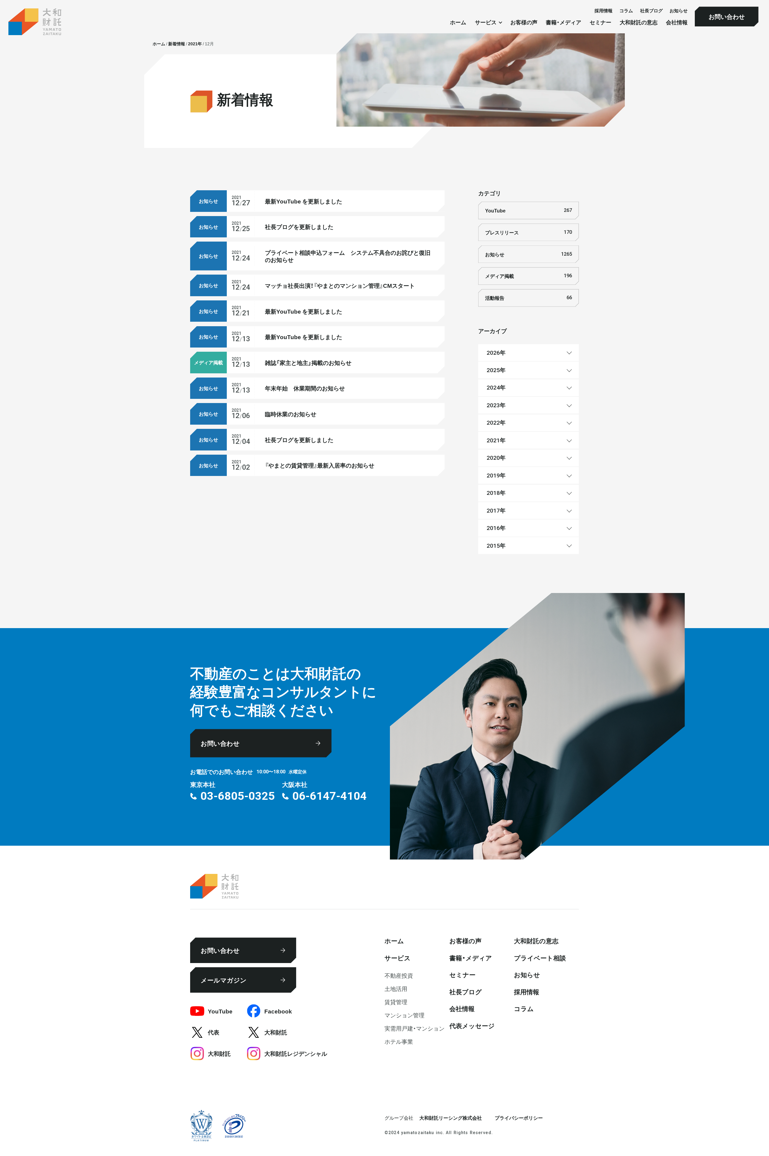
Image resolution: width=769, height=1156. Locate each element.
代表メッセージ (472, 1025)
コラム (626, 10)
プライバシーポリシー (519, 1117)
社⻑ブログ (651, 10)
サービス (397, 957)
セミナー (600, 22)
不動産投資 (398, 975)
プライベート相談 (540, 957)
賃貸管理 (395, 1002)
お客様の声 (523, 22)
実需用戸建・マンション (414, 1028)
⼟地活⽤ (395, 988)
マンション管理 (404, 1015)
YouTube (528, 210)
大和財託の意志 (639, 22)
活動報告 (528, 297)
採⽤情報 (603, 10)
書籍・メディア (563, 22)
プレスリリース (528, 232)
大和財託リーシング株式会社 (450, 1117)
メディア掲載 (528, 275)
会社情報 (677, 22)
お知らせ (679, 10)
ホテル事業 (398, 1041)
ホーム (458, 22)
